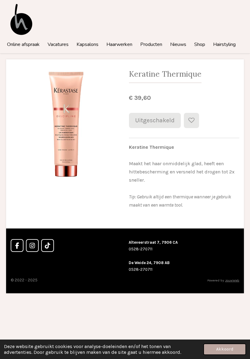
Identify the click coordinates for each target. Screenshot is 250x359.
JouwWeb (232, 280)
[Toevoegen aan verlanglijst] (191, 120)
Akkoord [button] (224, 349)
